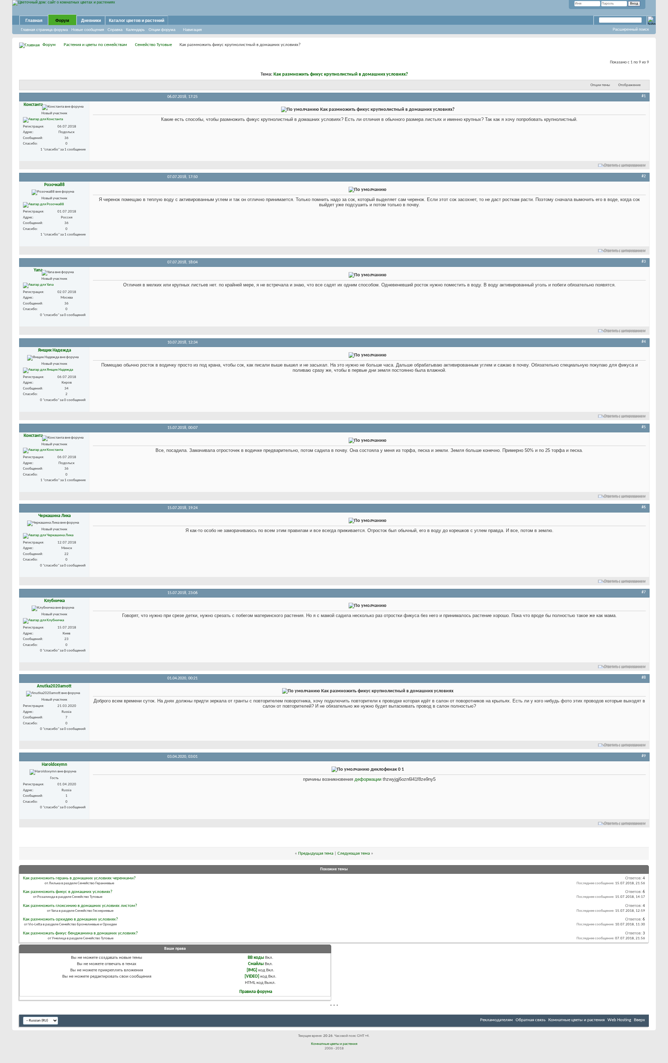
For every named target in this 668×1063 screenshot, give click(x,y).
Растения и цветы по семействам (95, 45)
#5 (644, 427)
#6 (644, 507)
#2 (644, 176)
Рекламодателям (496, 1020)
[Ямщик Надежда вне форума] (48, 370)
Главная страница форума (44, 30)
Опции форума (162, 30)
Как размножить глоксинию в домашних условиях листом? (80, 905)
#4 (644, 342)
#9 (644, 756)
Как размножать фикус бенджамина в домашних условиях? (80, 933)
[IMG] (252, 970)
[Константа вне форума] (43, 120)
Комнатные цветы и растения (576, 1020)
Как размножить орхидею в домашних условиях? (70, 919)
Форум (62, 20)
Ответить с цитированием (625, 165)
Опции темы (600, 85)
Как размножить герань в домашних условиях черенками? (79, 878)
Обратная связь (531, 1020)
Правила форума (255, 991)
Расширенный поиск (631, 29)
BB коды (256, 957)
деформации (368, 779)
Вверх (639, 1020)
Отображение (629, 85)
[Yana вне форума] (38, 285)
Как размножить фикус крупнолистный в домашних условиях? (340, 74)
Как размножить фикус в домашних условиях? (67, 891)
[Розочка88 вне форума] (43, 205)
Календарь (135, 30)
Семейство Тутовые (153, 45)
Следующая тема (353, 853)
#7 (644, 592)
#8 (644, 678)
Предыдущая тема (315, 853)
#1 (644, 96)
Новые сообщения (87, 30)
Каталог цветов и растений (136, 20)
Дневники (91, 20)
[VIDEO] (252, 976)
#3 (644, 262)
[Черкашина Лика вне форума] (48, 536)
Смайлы (256, 964)
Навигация (192, 30)
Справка (115, 30)
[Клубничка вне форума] (43, 621)
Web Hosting (619, 1020)
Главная (33, 20)
